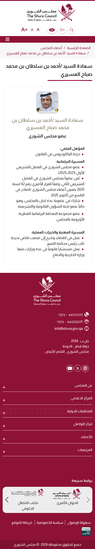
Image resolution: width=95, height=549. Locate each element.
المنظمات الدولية (79, 411)
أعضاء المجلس (51, 48)
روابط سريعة (82, 480)
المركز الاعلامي (81, 398)
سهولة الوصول (79, 522)
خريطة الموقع (21, 522)
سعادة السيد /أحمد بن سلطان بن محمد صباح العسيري (46, 53)
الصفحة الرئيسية (79, 48)
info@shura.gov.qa (69, 328)
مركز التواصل (82, 424)
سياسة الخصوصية (50, 522)
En (62, 30)
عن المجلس (83, 385)
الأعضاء (86, 437)
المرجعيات (85, 450)
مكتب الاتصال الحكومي (28, 505)
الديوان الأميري (67, 503)
